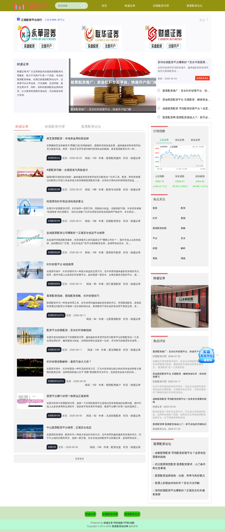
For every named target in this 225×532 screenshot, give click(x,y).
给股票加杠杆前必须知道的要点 (65, 201)
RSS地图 (118, 522)
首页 (104, 5)
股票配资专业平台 (56, 315)
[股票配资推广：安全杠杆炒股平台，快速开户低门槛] (112, 82)
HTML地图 (128, 522)
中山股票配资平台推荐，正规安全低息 (69, 427)
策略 (183, 228)
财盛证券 (130, 5)
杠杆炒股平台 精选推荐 (60, 264)
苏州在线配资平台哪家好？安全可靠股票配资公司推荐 (189, 62)
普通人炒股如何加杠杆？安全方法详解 (177, 483)
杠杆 (155, 218)
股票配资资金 (202, 78)
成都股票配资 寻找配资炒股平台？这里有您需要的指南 (179, 395)
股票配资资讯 (54, 283)
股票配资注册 (54, 189)
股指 (183, 218)
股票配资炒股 (160, 228)
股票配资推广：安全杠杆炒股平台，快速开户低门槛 (100, 109)
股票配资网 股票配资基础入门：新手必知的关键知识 (193, 117)
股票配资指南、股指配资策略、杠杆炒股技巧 (73, 295)
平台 (155, 238)
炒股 (155, 248)
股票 (155, 208)
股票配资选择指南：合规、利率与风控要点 (180, 475)
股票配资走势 (54, 252)
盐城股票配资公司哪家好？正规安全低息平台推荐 (76, 233)
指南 (183, 258)
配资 (183, 208)
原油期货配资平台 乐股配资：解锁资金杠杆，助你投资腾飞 (179, 370)
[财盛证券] (30, 5)
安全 (183, 238)
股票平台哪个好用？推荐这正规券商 (68, 396)
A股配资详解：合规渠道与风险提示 (67, 170)
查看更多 (79, 458)
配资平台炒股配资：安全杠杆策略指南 (69, 330)
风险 (155, 258)
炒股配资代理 (161, 5)
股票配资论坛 (194, 5)
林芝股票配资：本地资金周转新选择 (68, 138)
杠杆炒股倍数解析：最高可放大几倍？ (69, 361)
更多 (202, 20)
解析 (183, 248)
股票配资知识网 (120, 526)
